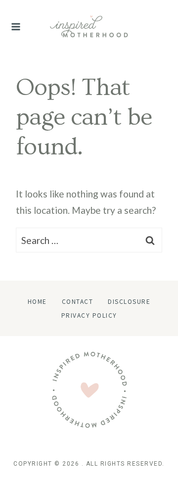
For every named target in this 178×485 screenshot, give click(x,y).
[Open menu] (16, 26)
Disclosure (129, 301)
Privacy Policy (89, 315)
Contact (77, 301)
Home (37, 301)
